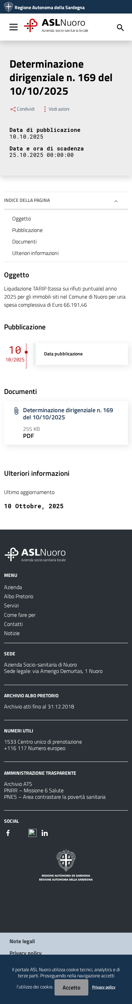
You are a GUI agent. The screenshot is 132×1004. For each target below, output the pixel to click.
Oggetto (21, 218)
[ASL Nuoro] (8, 7)
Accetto (71, 987)
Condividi (26, 109)
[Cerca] (120, 27)
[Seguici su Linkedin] (45, 832)
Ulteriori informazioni (35, 253)
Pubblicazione (27, 230)
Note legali (22, 941)
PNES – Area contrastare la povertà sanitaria (55, 797)
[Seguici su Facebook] (8, 832)
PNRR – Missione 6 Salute (34, 790)
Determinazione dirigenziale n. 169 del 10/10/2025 (68, 413)
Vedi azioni (59, 109)
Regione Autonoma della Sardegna (50, 7)
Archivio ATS (18, 784)
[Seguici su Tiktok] (32, 832)
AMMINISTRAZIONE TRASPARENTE (40, 772)
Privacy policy (25, 953)
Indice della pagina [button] (27, 200)
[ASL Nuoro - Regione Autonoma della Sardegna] (39, 553)
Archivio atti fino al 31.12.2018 (39, 706)
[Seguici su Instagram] (20, 832)
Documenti (24, 241)
